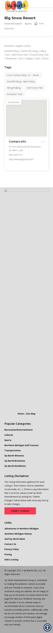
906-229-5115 (15, 154)
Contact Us (10, 544)
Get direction (13, 102)
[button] (47, 627)
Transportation (12, 450)
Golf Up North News (14, 538)
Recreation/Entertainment (18, 429)
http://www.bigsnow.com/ (21, 159)
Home (21, 413)
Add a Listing (11, 559)
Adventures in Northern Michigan (21, 528)
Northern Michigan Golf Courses (21, 445)
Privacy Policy (11, 549)
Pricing (8, 554)
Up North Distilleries (15, 466)
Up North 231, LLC (33, 570)
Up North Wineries (14, 455)
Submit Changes (20, 511)
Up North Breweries (14, 460)
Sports (7, 440)
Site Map (30, 413)
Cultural (8, 435)
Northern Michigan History (18, 533)
